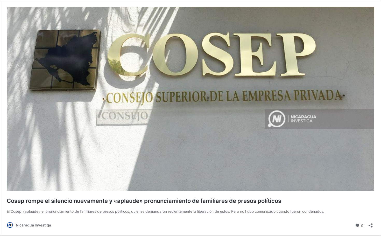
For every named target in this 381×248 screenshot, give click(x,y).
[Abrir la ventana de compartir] (370, 224)
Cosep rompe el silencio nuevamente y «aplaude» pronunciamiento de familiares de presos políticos (144, 200)
